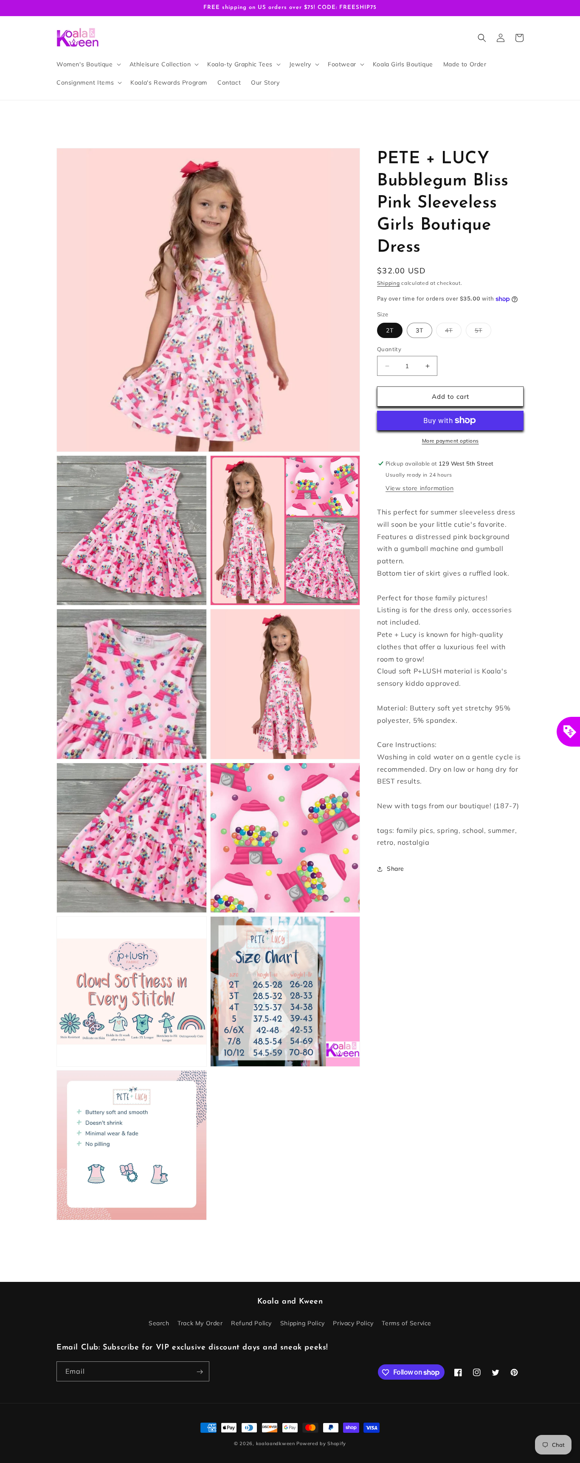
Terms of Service (406, 1323)
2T (390, 330)
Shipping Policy (302, 1323)
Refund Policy (251, 1323)
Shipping (388, 283)
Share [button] (395, 868)
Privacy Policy (353, 1323)
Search (159, 1323)
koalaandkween (275, 1443)
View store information (419, 488)
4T (453, 332)
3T (419, 330)
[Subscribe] (199, 1372)
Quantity (389, 349)
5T (483, 332)
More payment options (450, 440)
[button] (87, 64)
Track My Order (199, 1323)
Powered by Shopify (321, 1443)
